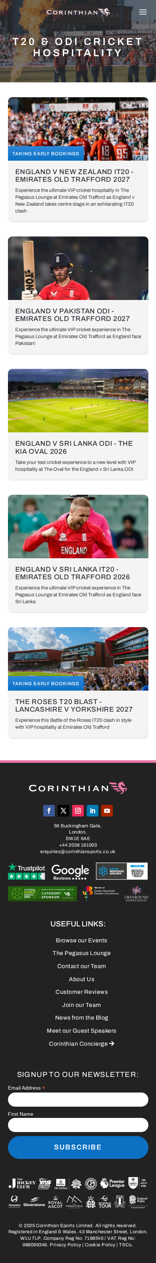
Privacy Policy (65, 1244)
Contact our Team (81, 966)
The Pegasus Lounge (82, 953)
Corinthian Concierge (81, 1044)
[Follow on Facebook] (49, 810)
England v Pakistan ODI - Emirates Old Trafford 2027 (72, 314)
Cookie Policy (100, 1244)
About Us (81, 979)
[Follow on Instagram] (78, 810)
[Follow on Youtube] (107, 810)
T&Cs (125, 1244)
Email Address (26, 1088)
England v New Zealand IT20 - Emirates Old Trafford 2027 (74, 175)
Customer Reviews (82, 992)
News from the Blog (81, 1018)
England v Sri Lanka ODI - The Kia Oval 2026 (74, 447)
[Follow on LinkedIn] (92, 810)
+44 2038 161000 (78, 845)
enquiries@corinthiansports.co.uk (77, 851)
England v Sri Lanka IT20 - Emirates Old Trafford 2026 (72, 573)
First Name (20, 1114)
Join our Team (81, 1005)
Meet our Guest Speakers (81, 1031)
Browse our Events (81, 940)
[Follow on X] (63, 810)
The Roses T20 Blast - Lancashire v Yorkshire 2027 (74, 705)
